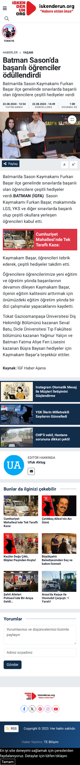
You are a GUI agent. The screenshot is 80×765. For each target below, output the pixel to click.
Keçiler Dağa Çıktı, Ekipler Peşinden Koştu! (20, 558)
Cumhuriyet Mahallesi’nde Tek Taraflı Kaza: (21, 522)
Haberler (10, 52)
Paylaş (13, 164)
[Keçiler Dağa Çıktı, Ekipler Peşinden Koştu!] (21, 543)
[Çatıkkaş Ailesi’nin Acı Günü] (59, 505)
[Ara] (7, 19)
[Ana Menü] (5, 8)
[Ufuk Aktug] (14, 465)
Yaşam (28, 52)
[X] (32, 708)
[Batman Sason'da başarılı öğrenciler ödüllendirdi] (40, 135)
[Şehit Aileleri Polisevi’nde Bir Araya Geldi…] (21, 581)
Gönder (13, 664)
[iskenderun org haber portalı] (44, 8)
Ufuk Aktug (36, 462)
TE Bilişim (51, 742)
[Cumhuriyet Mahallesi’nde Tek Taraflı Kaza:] (21, 505)
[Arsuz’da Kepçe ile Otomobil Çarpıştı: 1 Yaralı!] (59, 581)
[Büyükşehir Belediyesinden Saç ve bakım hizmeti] (59, 543)
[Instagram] (47, 708)
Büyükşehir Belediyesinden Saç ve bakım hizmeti (57, 560)
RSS (13, 728)
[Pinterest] (40, 708)
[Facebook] (24, 708)
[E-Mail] (31, 471)
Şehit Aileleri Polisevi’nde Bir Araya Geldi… (18, 598)
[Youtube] (55, 708)
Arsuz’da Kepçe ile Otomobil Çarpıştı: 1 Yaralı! (55, 598)
